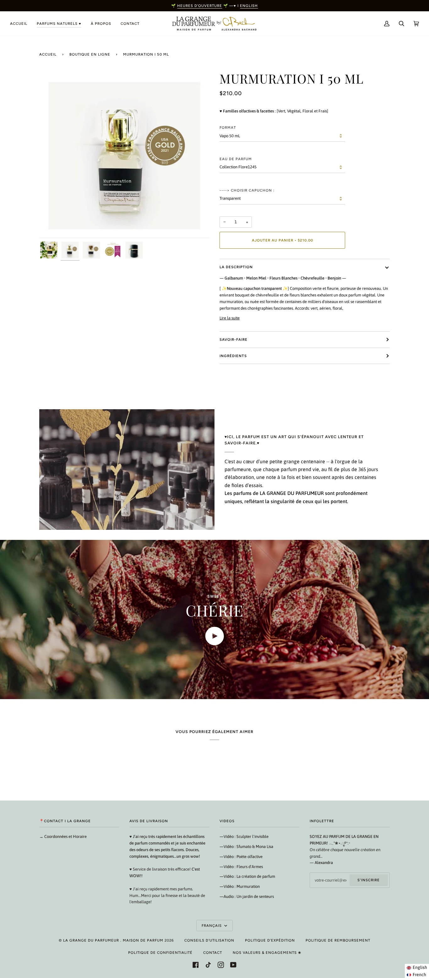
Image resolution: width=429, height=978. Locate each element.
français (212, 925)
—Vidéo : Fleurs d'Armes (241, 866)
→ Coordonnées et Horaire (63, 836)
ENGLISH (249, 5)
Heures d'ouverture (199, 5)
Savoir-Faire (233, 339)
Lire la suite (230, 318)
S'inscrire (368, 880)
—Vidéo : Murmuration (240, 886)
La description (236, 267)
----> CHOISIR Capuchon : (247, 190)
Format (228, 127)
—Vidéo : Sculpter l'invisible (244, 836)
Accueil (48, 54)
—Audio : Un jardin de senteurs (247, 896)
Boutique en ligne (89, 54)
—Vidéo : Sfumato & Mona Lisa (246, 846)
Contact (212, 952)
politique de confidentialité (160, 952)
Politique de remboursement (338, 940)
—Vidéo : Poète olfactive (241, 856)
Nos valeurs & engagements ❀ (267, 952)
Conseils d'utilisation (209, 940)
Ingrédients (233, 356)
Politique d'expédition (270, 940)
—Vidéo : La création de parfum (247, 876)
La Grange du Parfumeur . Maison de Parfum (113, 940)
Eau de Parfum (236, 159)
